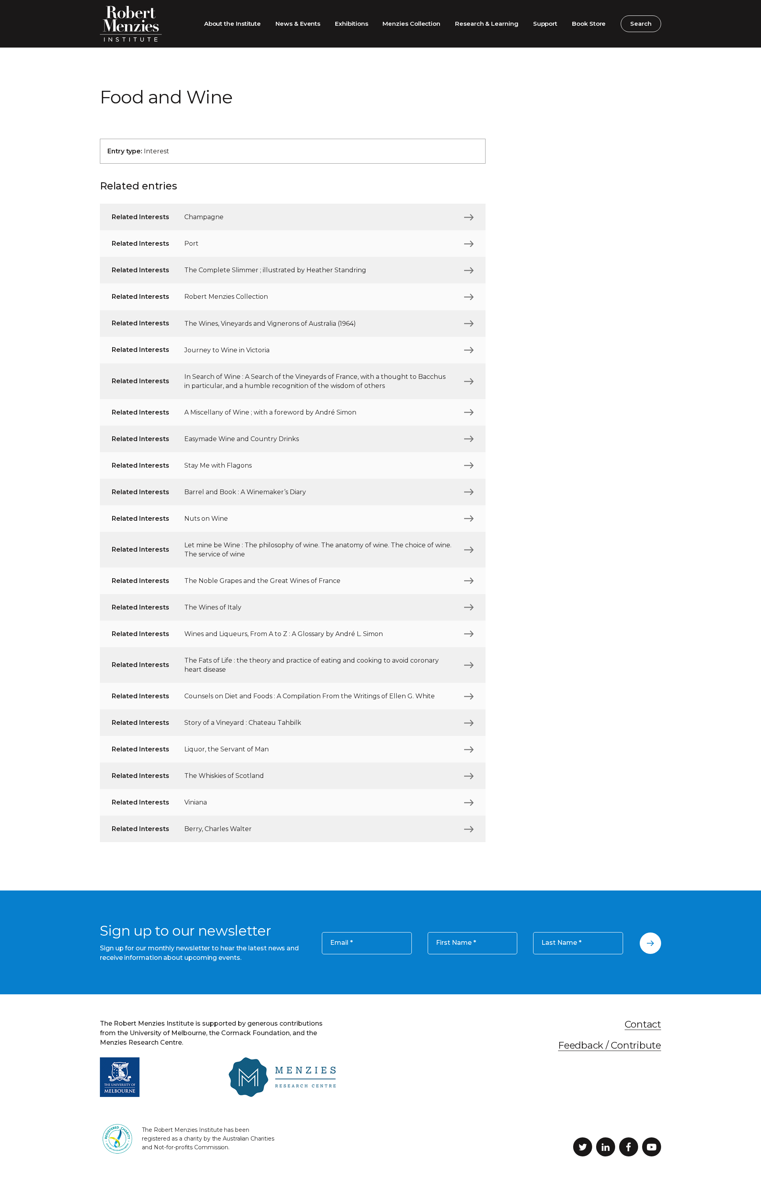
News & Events (297, 23)
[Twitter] (582, 1146)
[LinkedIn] (605, 1146)
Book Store (589, 23)
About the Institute (232, 23)
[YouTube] (651, 1146)
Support (545, 23)
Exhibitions (351, 23)
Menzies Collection (411, 23)
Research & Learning (486, 23)
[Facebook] (628, 1146)
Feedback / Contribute (609, 1045)
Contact (643, 1024)
